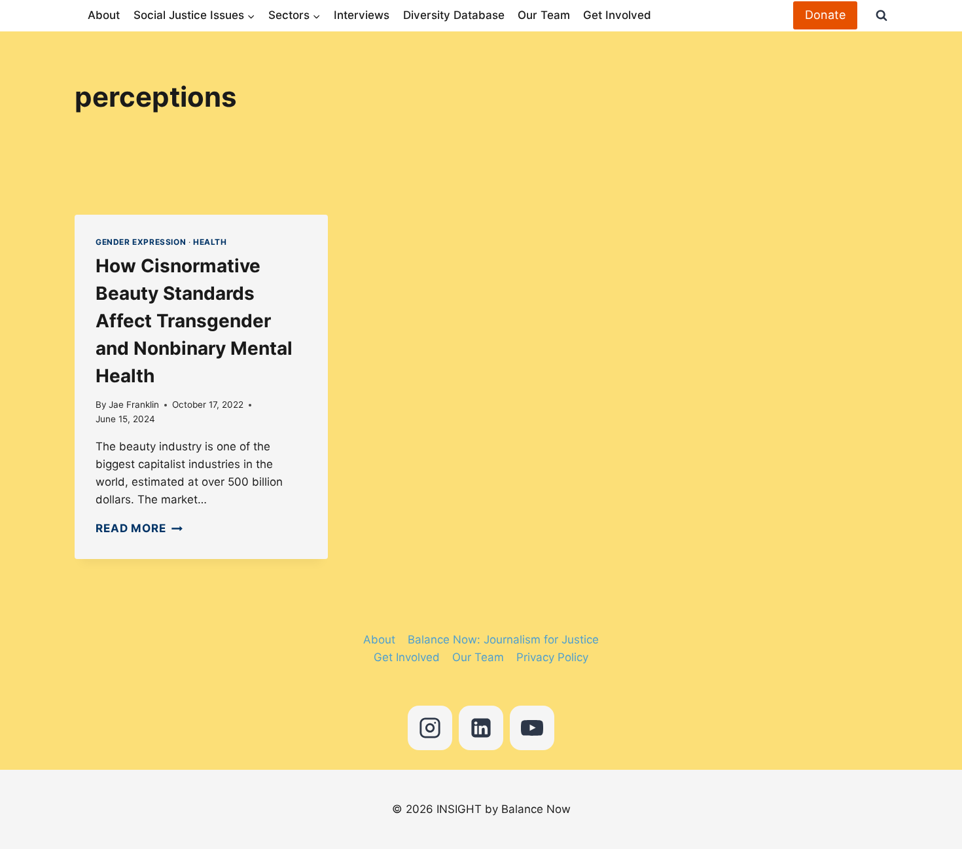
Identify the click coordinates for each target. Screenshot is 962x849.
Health (210, 242)
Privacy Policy (552, 657)
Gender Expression (141, 242)
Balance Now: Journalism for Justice (503, 639)
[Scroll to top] (908, 778)
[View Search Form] (875, 16)
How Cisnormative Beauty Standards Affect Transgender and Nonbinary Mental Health (194, 321)
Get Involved (617, 15)
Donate (825, 15)
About (104, 15)
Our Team (544, 15)
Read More (139, 528)
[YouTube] (532, 728)
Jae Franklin (134, 404)
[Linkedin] (481, 728)
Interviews (361, 15)
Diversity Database (454, 15)
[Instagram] (430, 728)
